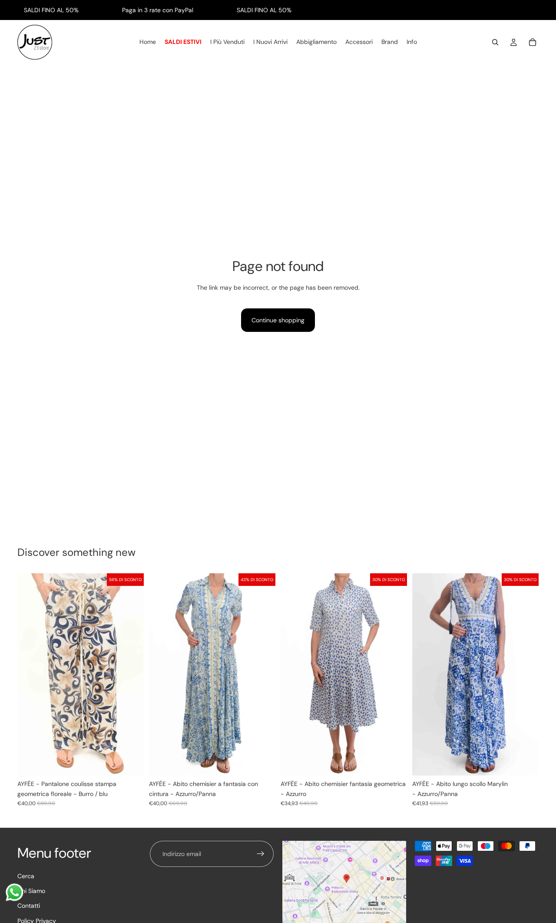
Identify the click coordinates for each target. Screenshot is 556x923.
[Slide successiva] (262, 674)
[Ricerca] (495, 42)
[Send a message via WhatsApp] (14, 892)
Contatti (28, 906)
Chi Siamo (31, 890)
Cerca (25, 876)
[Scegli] (130, 762)
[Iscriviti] (261, 854)
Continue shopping (278, 320)
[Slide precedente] (162, 674)
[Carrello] (532, 42)
